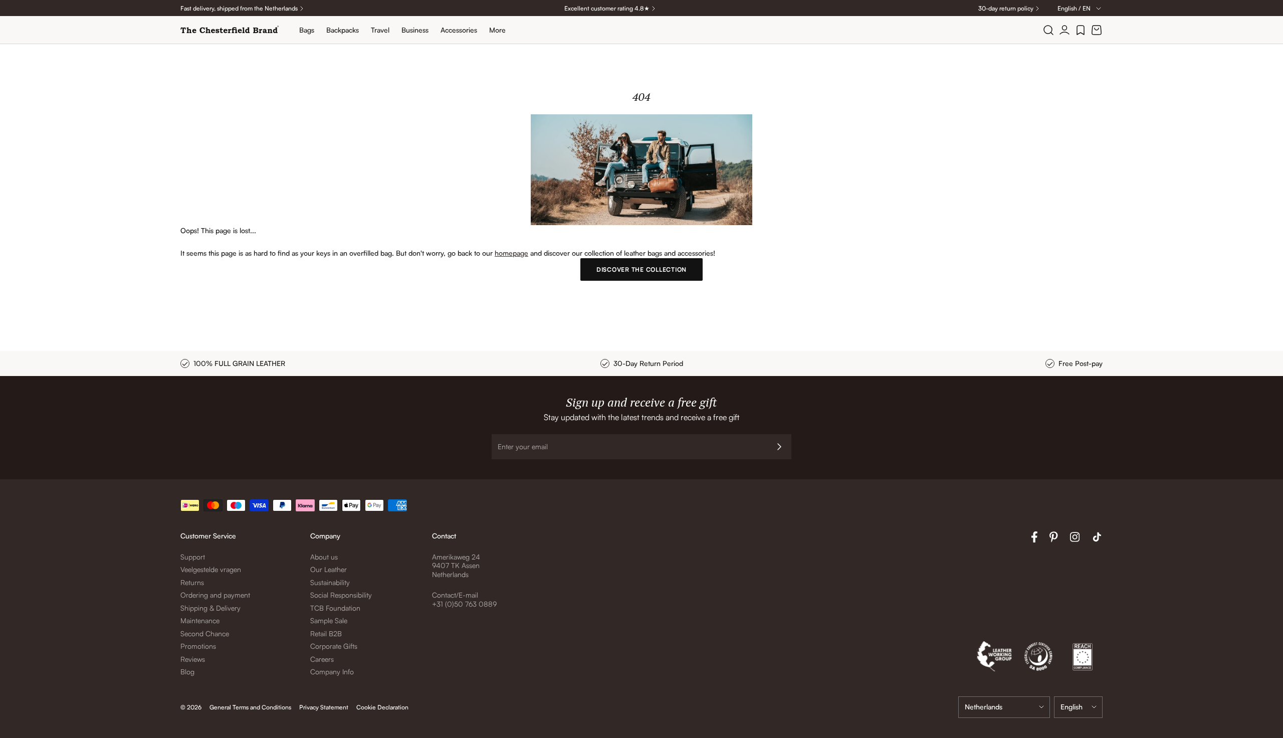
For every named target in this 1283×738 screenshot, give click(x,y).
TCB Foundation (335, 608)
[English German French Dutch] (1078, 707)
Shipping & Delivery (210, 608)
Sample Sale (328, 620)
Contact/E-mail (455, 595)
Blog (187, 671)
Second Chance (204, 633)
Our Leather (328, 569)
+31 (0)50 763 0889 (464, 604)
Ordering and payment (215, 595)
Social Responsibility (341, 595)
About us (324, 556)
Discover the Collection (641, 269)
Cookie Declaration (382, 707)
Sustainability (330, 582)
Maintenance (200, 620)
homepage (511, 253)
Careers (322, 659)
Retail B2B (326, 633)
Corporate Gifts (333, 646)
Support (192, 556)
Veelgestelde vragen (210, 569)
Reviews (192, 659)
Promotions (198, 646)
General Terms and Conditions (250, 707)
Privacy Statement (323, 707)
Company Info (332, 671)
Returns (192, 582)
